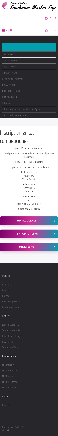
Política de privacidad (11, 301)
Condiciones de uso (10, 307)
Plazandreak (8, 341)
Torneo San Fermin (11, 330)
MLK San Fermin (9, 370)
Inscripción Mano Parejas (15, 115)
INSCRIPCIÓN (11, 47)
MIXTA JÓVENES (27, 220)
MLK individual (8, 365)
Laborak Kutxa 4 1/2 (10, 324)
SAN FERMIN (9, 66)
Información (7, 284)
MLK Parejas (7, 376)
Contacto (6, 290)
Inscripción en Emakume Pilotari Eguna (22, 109)
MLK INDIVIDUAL (11, 97)
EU (51, 18)
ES (55, 18)
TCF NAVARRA (10, 60)
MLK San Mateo (9, 387)
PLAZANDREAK (10, 72)
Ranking (7, 103)
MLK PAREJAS (10, 54)
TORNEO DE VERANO (13, 78)
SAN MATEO (9, 85)
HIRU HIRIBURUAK (12, 91)
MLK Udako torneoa (10, 381)
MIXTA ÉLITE (26, 246)
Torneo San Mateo (10, 347)
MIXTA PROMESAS (27, 233)
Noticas (5, 296)
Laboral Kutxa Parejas (12, 336)
